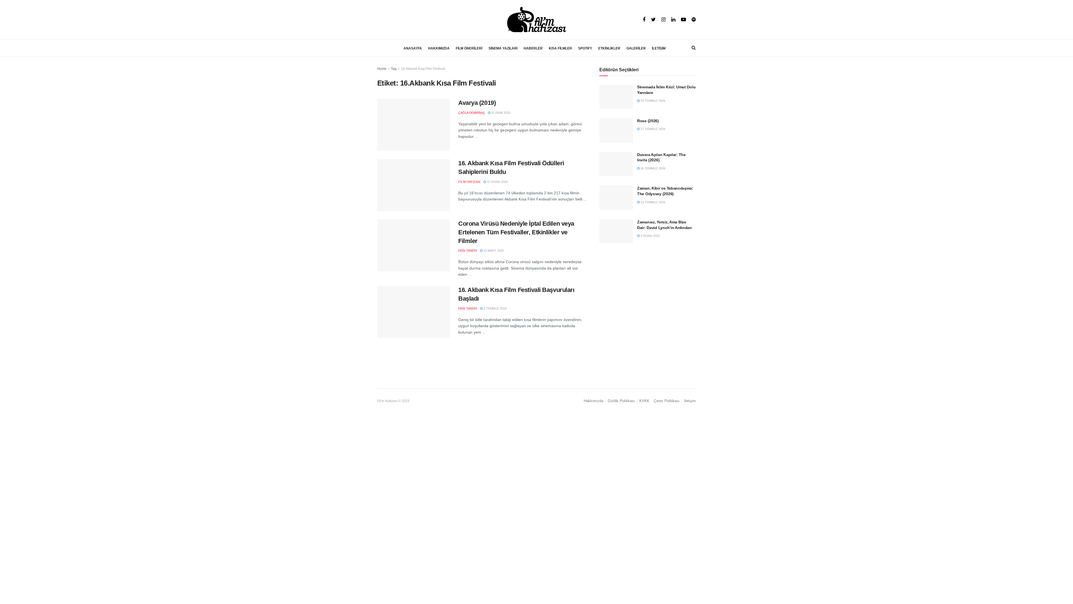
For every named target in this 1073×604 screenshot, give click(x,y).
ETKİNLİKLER (609, 48)
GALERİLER (636, 48)
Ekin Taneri (467, 250)
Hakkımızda (593, 401)
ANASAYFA (412, 48)
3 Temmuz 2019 (495, 308)
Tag (394, 69)
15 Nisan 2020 (497, 181)
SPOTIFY (585, 48)
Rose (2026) (648, 121)
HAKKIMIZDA (439, 48)
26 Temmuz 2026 (652, 168)
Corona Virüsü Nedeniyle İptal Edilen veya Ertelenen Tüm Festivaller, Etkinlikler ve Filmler (516, 232)
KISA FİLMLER (560, 48)
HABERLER (533, 48)
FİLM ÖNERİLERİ (469, 48)
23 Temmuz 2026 (652, 202)
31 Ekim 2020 (500, 112)
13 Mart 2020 (493, 250)
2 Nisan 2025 (650, 235)
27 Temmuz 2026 (652, 129)
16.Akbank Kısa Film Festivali (423, 69)
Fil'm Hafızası (469, 181)
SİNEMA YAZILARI (502, 48)
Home (381, 69)
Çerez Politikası (667, 401)
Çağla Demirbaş (471, 112)
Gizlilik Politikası (621, 401)
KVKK (644, 401)
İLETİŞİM (659, 48)
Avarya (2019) (477, 102)
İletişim (690, 401)
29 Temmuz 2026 (652, 100)
